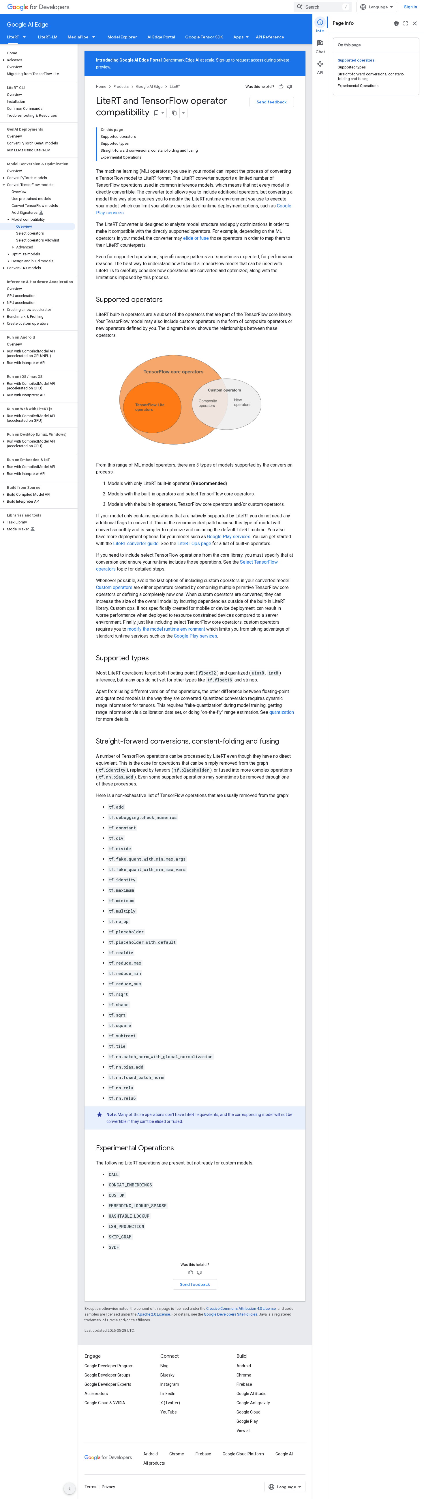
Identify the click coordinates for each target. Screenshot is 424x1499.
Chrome (244, 1375)
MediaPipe (78, 37)
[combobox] (323, 7)
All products (154, 1463)
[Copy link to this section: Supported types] (154, 658)
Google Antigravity (253, 1402)
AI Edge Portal (161, 37)
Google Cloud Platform (243, 1454)
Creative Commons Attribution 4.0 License (241, 1308)
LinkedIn (167, 1393)
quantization (281, 712)
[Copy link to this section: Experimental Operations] (179, 1148)
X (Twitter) (170, 1402)
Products (121, 86)
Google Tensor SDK (204, 37)
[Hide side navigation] (69, 1488)
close (414, 23)
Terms (90, 1487)
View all (243, 1430)
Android (244, 1366)
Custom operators (114, 587)
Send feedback (272, 102)
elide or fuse (196, 238)
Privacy (108, 1487)
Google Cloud (248, 1412)
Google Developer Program (109, 1366)
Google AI (284, 1454)
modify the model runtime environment (166, 629)
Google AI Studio (252, 1393)
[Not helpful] (289, 86)
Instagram (169, 1384)
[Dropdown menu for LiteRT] (26, 37)
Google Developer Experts (108, 1384)
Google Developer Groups (107, 1375)
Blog (164, 1366)
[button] (37, 60)
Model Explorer (122, 37)
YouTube (168, 1412)
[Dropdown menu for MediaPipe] (95, 37)
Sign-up (223, 60)
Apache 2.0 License (153, 1314)
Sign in (410, 7)
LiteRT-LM (47, 37)
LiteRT (13, 37)
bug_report (396, 23)
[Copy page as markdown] (174, 113)
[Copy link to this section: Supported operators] (168, 300)
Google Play (247, 1421)
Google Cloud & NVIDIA (105, 1402)
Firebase (244, 1384)
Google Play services (228, 536)
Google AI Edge (27, 24)
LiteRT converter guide (136, 543)
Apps (238, 37)
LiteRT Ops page (194, 543)
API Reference (270, 37)
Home (101, 86)
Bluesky (167, 1375)
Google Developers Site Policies (230, 1314)
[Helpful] (281, 86)
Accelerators (96, 1393)
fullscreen (405, 23)
